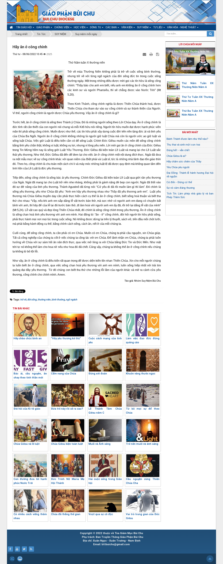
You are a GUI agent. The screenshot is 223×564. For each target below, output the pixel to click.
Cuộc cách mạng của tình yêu (105, 340)
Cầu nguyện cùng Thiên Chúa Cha (142, 481)
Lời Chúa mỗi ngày (190, 44)
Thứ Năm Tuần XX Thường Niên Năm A (198, 85)
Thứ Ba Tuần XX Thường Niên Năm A (197, 112)
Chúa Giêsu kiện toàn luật (67, 443)
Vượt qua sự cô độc (101, 514)
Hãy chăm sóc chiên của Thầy (184, 161)
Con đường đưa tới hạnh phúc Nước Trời (30, 481)
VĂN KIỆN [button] (127, 27)
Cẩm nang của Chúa (63, 373)
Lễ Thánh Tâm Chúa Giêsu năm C (105, 410)
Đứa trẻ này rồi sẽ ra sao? (67, 408)
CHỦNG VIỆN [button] (62, 27)
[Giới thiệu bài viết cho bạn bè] (145, 54)
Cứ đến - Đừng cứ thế (179, 182)
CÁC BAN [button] (111, 27)
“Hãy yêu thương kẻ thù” (66, 338)
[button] (190, 61)
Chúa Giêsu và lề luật (27, 443)
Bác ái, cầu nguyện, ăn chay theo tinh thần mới (30, 375)
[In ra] (151, 54)
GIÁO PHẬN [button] (43, 27)
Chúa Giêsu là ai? (176, 156)
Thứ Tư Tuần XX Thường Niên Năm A (197, 99)
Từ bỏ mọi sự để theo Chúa (142, 410)
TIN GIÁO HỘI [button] (24, 27)
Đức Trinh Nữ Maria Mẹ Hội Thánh (67, 481)
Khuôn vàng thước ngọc (140, 373)
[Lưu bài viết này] (158, 54)
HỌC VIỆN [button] (80, 27)
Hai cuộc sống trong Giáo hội (105, 481)
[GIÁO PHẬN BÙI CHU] (53, 13)
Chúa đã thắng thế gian (65, 514)
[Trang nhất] (12, 27)
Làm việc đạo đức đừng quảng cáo (142, 340)
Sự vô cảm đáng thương (181, 187)
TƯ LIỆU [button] (158, 27)
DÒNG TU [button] (96, 27)
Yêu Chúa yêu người (178, 167)
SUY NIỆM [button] (143, 27)
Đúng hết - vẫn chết (178, 150)
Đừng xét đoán (98, 373)
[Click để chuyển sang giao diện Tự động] (12, 558)
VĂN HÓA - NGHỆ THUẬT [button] (182, 27)
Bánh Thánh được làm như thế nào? (187, 138)
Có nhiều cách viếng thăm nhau (30, 516)
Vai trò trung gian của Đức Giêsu (142, 516)
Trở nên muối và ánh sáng (142, 443)
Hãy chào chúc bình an (28, 338)
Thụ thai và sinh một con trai (183, 144)
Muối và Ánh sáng (99, 443)
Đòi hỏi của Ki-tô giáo (27, 408)
